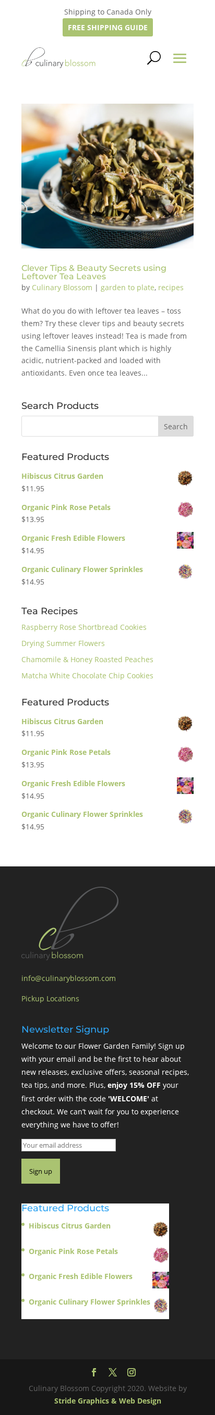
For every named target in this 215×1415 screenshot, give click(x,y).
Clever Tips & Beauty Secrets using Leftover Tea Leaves (93, 272)
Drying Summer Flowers (63, 643)
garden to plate (127, 287)
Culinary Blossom (62, 287)
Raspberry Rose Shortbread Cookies (84, 627)
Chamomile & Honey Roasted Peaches (87, 659)
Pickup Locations (50, 998)
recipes (171, 287)
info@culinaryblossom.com (68, 978)
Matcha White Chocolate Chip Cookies (87, 675)
